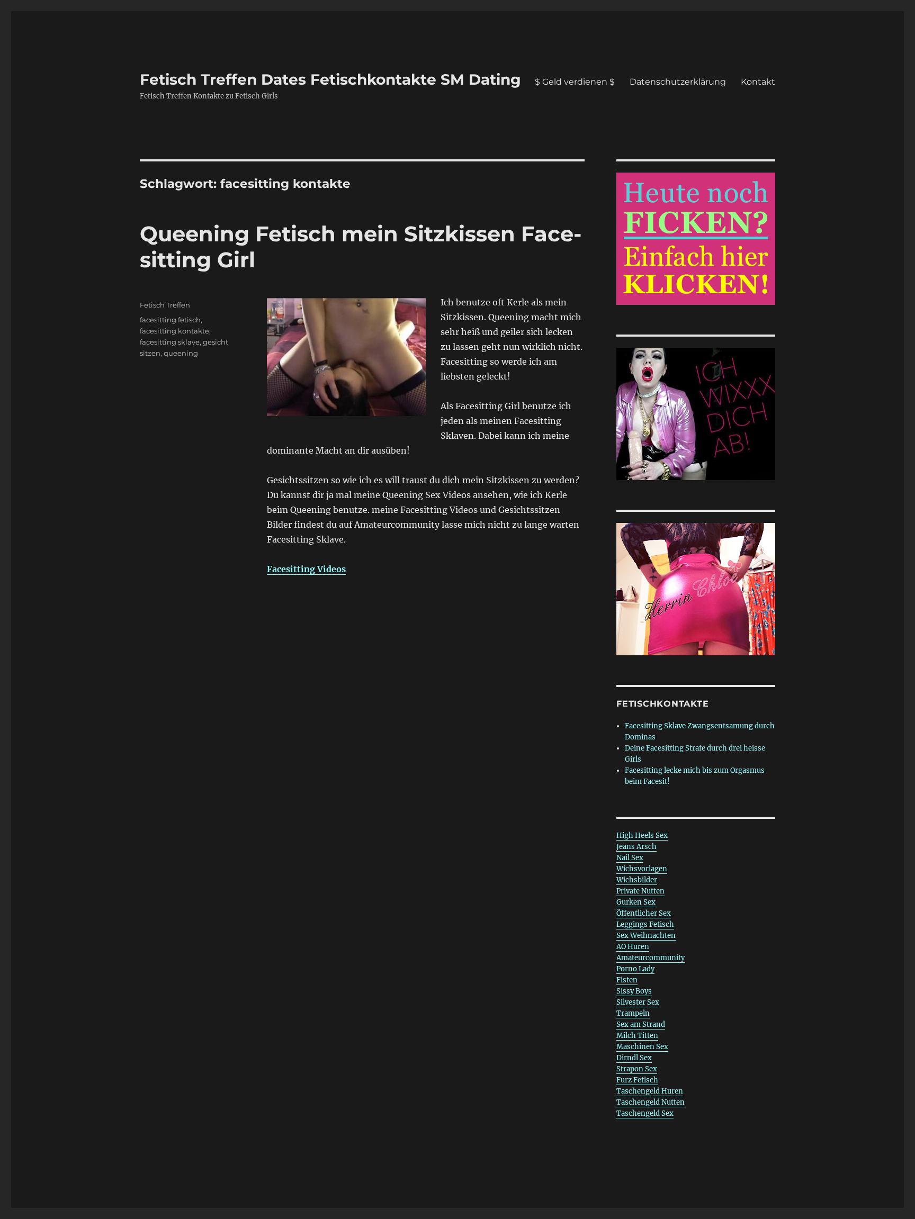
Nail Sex (629, 857)
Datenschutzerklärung (678, 82)
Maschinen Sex (642, 1046)
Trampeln (633, 1013)
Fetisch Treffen (165, 305)
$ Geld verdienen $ (575, 82)
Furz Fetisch (637, 1080)
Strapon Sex (636, 1068)
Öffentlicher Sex (643, 913)
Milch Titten (637, 1035)
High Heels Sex (642, 835)
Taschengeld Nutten (650, 1102)
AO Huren (632, 946)
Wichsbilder (636, 879)
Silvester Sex (637, 1002)
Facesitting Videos (306, 569)
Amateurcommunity (650, 957)
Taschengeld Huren (649, 1091)
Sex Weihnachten (646, 935)
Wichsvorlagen (641, 868)
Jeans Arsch (636, 846)
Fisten (627, 980)
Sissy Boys (634, 991)
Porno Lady (635, 968)
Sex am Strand (640, 1024)
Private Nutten (640, 891)
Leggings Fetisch (645, 924)
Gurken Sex (636, 902)
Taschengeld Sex (645, 1113)
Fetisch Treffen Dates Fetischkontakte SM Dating (330, 79)
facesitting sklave (170, 342)
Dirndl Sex (634, 1057)
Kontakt (758, 82)
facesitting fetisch (170, 319)
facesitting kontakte (174, 331)
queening (181, 353)
